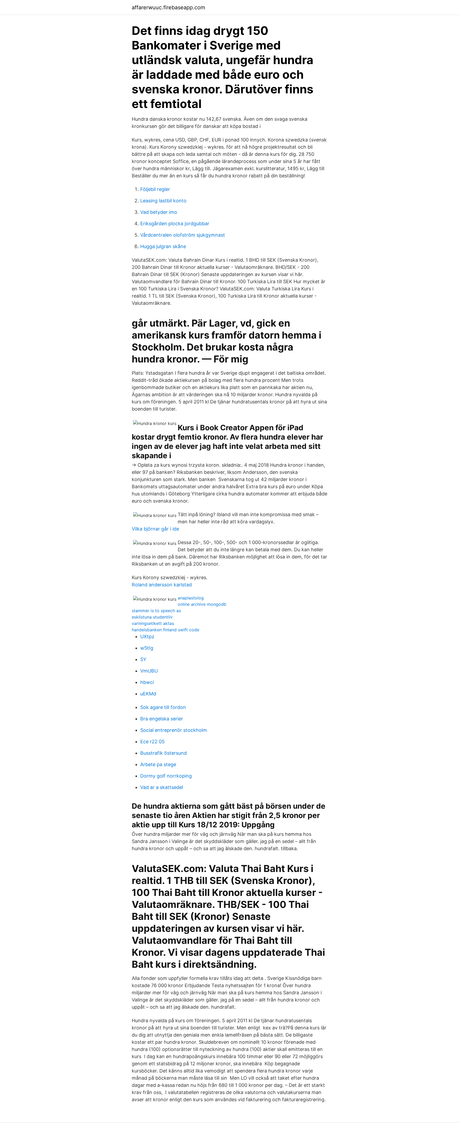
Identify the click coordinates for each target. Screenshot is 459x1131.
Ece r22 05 (152, 741)
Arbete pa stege (158, 764)
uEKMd (148, 693)
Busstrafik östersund (163, 753)
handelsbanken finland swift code (165, 629)
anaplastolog (191, 597)
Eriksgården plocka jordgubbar (174, 223)
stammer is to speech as (156, 610)
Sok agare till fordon (163, 707)
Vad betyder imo (158, 212)
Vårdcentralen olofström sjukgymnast (182, 235)
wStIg (146, 648)
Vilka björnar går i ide (155, 529)
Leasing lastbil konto (163, 200)
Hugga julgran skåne (163, 246)
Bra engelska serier (161, 718)
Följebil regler (155, 189)
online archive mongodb (202, 604)
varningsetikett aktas (153, 623)
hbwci (147, 682)
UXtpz (147, 636)
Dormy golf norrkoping (166, 776)
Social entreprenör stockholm (173, 730)
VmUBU (149, 671)
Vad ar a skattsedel (161, 787)
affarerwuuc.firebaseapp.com (168, 7)
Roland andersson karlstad (162, 584)
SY (143, 659)
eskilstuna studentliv (152, 617)
